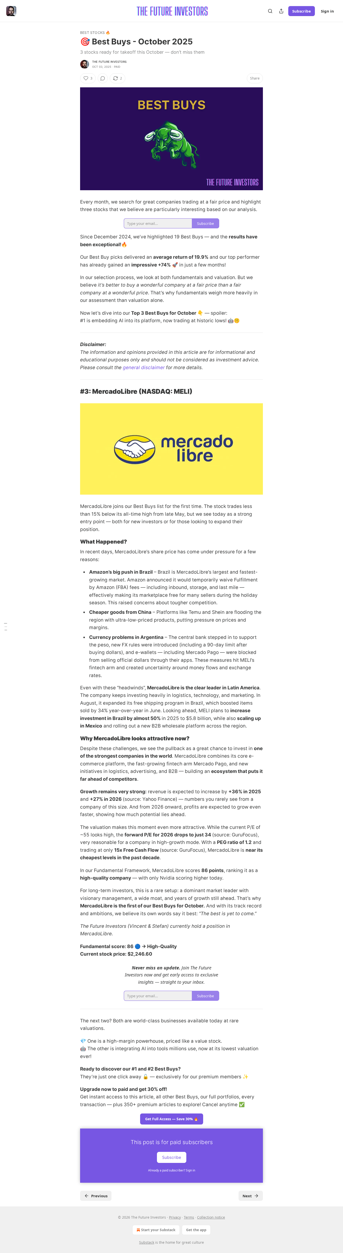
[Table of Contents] (5, 626)
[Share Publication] (281, 11)
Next (247, 1195)
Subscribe (301, 11)
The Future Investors (109, 61)
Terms (189, 1217)
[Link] (73, 391)
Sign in (327, 11)
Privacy (175, 1217)
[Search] (270, 11)
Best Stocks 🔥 (95, 32)
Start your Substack (158, 1229)
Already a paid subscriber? (171, 1170)
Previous (99, 1195)
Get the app (196, 1229)
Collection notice (211, 1217)
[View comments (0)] (103, 78)
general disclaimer (144, 367)
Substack (146, 1242)
